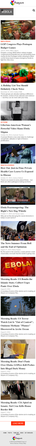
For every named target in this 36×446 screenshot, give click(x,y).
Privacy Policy (22, 443)
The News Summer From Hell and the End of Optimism (16, 244)
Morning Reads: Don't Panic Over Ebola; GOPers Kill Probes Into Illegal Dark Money (17, 365)
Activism (4, 122)
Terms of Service (14, 443)
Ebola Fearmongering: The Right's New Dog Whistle (15, 209)
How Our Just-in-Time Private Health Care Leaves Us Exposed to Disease (17, 171)
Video (21, 433)
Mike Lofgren (14, 50)
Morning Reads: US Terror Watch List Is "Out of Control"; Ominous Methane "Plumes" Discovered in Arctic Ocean (17, 324)
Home (5, 433)
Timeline (16, 433)
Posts (10, 433)
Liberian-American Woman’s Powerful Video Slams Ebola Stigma (16, 128)
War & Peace (5, 41)
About (18, 434)
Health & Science (7, 165)
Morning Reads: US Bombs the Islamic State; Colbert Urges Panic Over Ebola (16, 282)
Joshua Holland (18, 178)
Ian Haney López (18, 214)
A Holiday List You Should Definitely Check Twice (14, 87)
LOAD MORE (18, 423)
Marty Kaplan (16, 250)
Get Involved (29, 433)
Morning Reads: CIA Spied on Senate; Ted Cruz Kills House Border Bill (16, 406)
